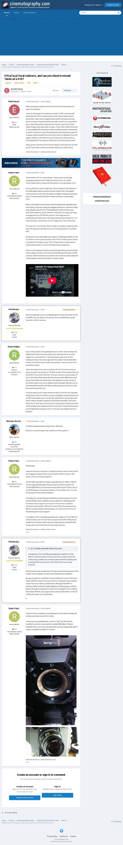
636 (15, 442)
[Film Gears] (102, 145)
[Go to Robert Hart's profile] (14, 181)
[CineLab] (102, 97)
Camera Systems (29, 13)
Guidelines (46, 19)
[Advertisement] (61, 38)
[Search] (118, 13)
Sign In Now (57, 795)
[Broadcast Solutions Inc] (102, 82)
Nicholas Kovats (13, 421)
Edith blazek (18, 89)
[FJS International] (102, 118)
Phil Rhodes (14, 309)
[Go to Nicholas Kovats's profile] (14, 429)
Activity (16, 13)
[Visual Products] (102, 159)
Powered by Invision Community (61, 841)
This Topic (109, 13)
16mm (29, 92)
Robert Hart (14, 173)
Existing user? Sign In (93, 5)
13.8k (15, 332)
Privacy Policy (52, 836)
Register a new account (24, 798)
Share (56, 90)
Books (36, 19)
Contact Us (64, 836)
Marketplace (25, 19)
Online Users (58, 19)
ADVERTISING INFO (102, 201)
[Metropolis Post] (102, 110)
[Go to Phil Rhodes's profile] (14, 317)
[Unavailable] (51, 680)
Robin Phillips (14, 347)
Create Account (113, 5)
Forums (13, 19)
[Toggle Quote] (29, 548)
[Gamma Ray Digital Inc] (102, 135)
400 (15, 193)
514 (15, 367)
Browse (7, 13)
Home (4, 19)
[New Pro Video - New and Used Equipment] (102, 126)
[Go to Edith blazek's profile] (6, 90)
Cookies (73, 836)
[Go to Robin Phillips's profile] (14, 355)
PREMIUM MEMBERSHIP (102, 197)
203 (15, 122)
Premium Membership (75, 19)
